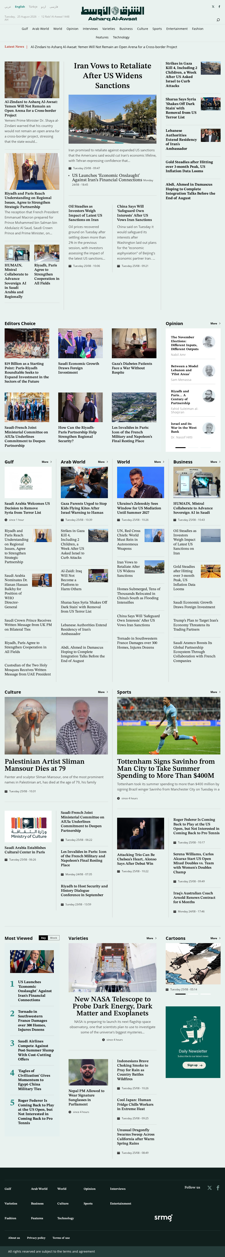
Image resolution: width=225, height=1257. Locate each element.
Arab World (40, 29)
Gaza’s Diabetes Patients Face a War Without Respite (132, 368)
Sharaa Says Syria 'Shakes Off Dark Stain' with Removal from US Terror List (181, 108)
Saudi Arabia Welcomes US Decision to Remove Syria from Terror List (27, 508)
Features (102, 37)
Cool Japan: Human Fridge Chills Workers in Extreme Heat (135, 1104)
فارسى (54, 7)
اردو (43, 7)
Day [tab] (43, 937)
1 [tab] (180, 448)
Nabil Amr (178, 355)
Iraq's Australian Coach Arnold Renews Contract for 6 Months (194, 898)
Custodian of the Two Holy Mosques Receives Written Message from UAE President (28, 670)
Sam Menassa (181, 380)
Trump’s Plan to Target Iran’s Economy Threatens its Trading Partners (195, 625)
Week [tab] (53, 937)
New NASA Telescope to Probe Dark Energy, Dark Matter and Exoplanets (112, 1006)
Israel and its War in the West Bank (184, 428)
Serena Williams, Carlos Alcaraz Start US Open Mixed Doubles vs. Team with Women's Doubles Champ (193, 863)
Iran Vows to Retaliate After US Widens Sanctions (112, 76)
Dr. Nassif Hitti (181, 437)
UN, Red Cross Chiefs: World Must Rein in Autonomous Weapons (128, 540)
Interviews (90, 29)
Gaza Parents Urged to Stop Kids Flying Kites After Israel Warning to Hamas (84, 508)
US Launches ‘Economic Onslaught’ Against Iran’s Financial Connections (107, 178)
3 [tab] (205, 448)
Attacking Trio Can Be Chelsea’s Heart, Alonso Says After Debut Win (136, 859)
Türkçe (33, 7)
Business (126, 29)
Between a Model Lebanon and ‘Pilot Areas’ (184, 370)
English (20, 7)
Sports (157, 29)
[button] (180, 994)
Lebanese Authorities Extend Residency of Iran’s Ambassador (181, 140)
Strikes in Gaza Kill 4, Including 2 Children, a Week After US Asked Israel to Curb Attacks (73, 544)
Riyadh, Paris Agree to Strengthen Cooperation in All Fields (47, 274)
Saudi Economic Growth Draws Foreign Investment (78, 368)
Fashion (197, 29)
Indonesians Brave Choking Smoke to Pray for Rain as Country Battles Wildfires (133, 1070)
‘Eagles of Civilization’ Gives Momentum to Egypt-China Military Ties (34, 1080)
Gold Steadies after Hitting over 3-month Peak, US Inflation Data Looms (189, 166)
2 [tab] (193, 448)
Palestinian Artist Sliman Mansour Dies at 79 (45, 765)
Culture (142, 29)
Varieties (108, 29)
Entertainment (177, 29)
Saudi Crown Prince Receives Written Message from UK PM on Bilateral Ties (28, 625)
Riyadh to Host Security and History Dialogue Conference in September (84, 890)
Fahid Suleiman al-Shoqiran (184, 410)
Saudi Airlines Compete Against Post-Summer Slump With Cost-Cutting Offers (36, 1050)
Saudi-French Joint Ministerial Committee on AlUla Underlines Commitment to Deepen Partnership (26, 437)
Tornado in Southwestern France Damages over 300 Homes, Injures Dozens (137, 643)
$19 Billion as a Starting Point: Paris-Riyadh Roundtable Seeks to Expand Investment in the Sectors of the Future (27, 373)
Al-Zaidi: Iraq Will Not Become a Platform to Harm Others (71, 580)
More (213, 323)
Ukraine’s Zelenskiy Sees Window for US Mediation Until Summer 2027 (139, 508)
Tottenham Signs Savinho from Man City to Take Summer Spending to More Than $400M (166, 769)
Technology (121, 37)
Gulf (25, 29)
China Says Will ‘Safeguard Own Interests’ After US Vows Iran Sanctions (138, 620)
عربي (8, 7)
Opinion (72, 29)
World (57, 29)
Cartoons (175, 938)
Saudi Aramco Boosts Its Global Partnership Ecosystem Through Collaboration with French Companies (194, 652)
